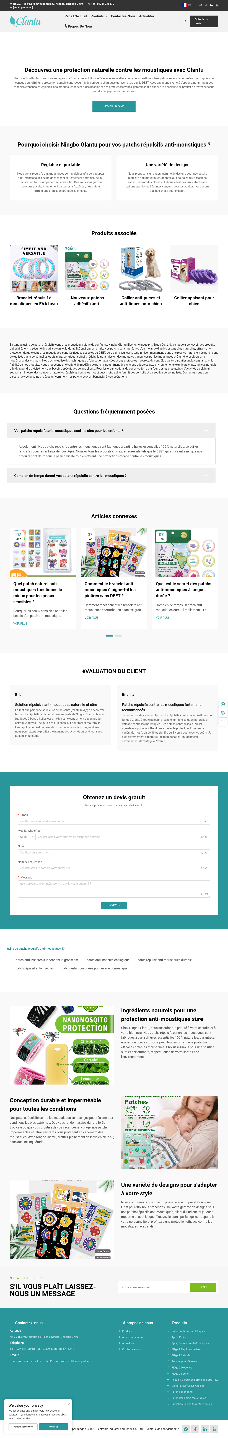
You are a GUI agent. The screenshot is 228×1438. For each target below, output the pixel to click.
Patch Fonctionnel (182, 1392)
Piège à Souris (180, 1373)
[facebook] (206, 5)
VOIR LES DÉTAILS (34, 268)
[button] (109, 636)
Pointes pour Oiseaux (184, 1361)
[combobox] (27, 837)
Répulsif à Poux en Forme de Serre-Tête (195, 1379)
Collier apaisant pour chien (194, 300)
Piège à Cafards (181, 1355)
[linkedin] (211, 5)
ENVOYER (114, 905)
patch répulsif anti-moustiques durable (165, 960)
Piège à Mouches (182, 1367)
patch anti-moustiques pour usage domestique (95, 968)
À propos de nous (132, 1337)
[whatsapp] (200, 5)
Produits (97, 16)
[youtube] (216, 5)
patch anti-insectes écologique (108, 960)
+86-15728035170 (102, 3)
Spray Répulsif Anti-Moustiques (190, 1343)
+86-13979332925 (42, 1349)
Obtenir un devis (201, 21)
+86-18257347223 (64, 1349)
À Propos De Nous (79, 26)
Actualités (146, 16)
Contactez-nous (131, 1349)
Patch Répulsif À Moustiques (189, 1398)
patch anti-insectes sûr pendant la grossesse (47, 960)
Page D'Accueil (76, 16)
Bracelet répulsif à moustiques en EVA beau (34, 300)
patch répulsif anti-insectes (35, 968)
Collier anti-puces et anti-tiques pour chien (141, 300)
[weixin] (223, 713)
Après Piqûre (179, 1337)
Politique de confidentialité (162, 1429)
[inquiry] (223, 721)
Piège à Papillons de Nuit (186, 1349)
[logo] (34, 21)
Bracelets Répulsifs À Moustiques (192, 1404)
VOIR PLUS (20, 623)
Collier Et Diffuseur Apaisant (188, 1385)
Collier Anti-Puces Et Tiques (188, 1331)
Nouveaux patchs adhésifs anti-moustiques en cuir (87, 301)
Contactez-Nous (123, 16)
